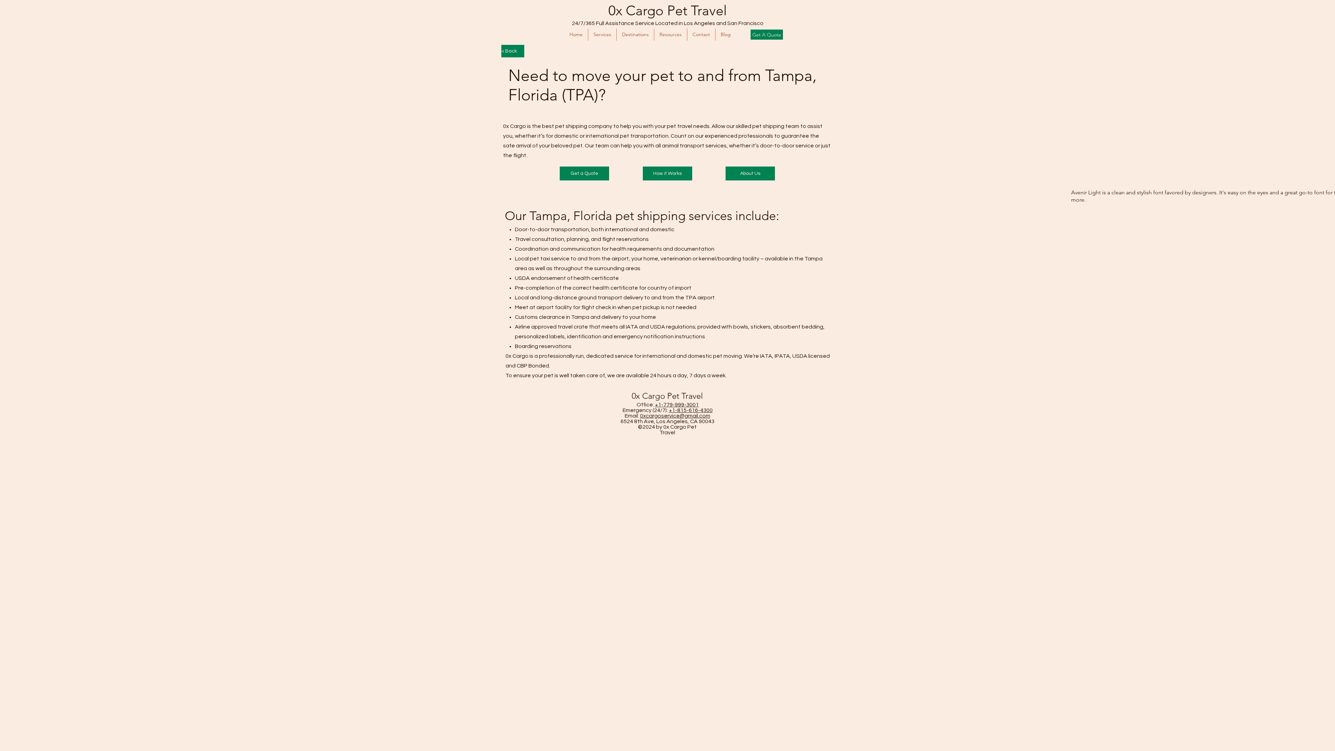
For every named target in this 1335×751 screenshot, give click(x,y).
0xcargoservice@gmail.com (675, 416)
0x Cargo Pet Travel (667, 10)
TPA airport (700, 297)
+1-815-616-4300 (691, 410)
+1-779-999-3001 (677, 404)
